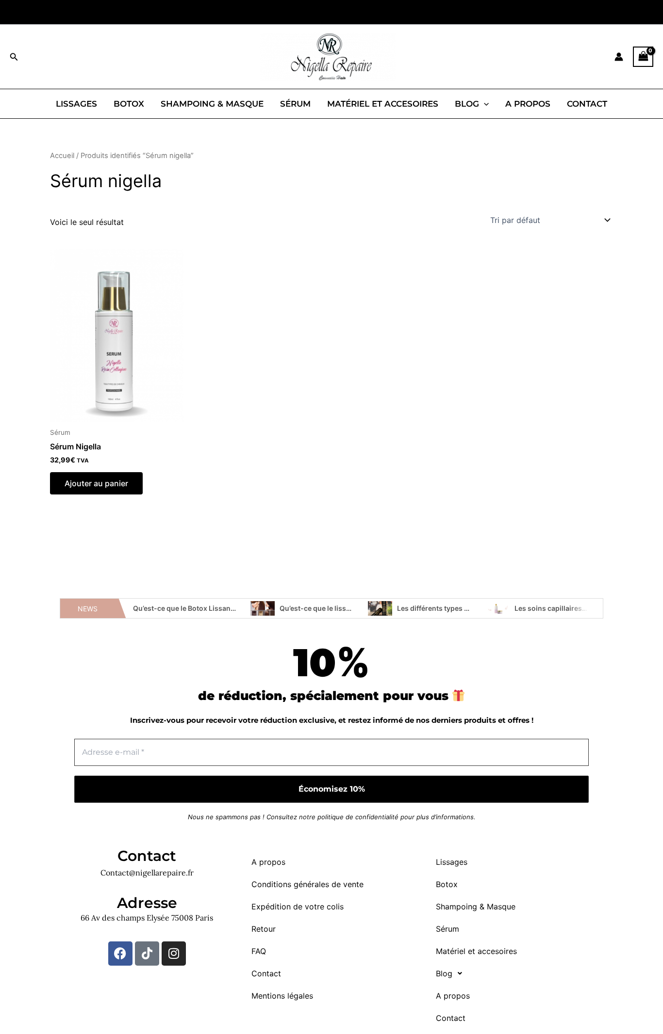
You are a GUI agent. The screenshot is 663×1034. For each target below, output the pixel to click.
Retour (263, 929)
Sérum (295, 104)
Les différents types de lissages (449, 608)
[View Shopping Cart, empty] (643, 56)
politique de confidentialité (357, 817)
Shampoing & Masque (212, 104)
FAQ (258, 951)
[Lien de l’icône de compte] (618, 56)
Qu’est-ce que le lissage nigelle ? (333, 608)
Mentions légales (282, 996)
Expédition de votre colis (297, 906)
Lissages (76, 104)
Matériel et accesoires (382, 104)
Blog (467, 104)
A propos (527, 104)
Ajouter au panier (96, 483)
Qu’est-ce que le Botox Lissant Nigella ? (198, 608)
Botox (129, 104)
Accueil (62, 155)
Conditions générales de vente (307, 884)
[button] (14, 57)
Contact (587, 104)
